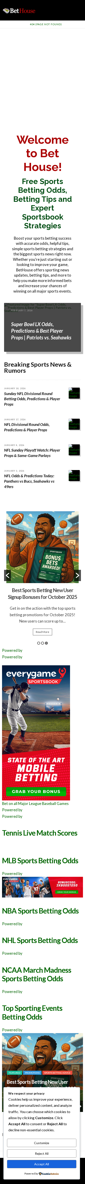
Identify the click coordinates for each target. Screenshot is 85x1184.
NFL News (33, 1059)
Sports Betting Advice (57, 1059)
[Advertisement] (42, 73)
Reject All (42, 1153)
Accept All (41, 1164)
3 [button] (46, 643)
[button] (7, 575)
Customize (41, 1143)
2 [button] (42, 643)
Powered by (12, 650)
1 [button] (38, 643)
